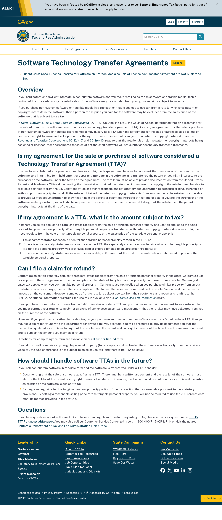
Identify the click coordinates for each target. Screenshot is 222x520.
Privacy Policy (53, 492)
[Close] (217, 4)
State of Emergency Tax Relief (161, 4)
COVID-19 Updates (125, 449)
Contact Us (180, 49)
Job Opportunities (77, 462)
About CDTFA (74, 449)
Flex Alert (119, 453)
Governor (23, 453)
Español (178, 62)
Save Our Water (123, 462)
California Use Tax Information (136, 297)
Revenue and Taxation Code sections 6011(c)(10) (50, 140)
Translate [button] (197, 21)
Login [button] (171, 21)
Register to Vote (124, 458)
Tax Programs (74, 49)
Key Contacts (170, 449)
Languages (131, 492)
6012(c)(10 (97, 140)
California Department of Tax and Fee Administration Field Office (62, 426)
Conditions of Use (29, 492)
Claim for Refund (104, 339)
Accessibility (74, 492)
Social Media (169, 462)
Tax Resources (114, 49)
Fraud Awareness (77, 458)
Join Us (148, 49)
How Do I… (38, 49)
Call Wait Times (171, 453)
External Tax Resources (81, 453)
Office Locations (172, 458)
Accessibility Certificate (104, 492)
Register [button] (183, 21)
